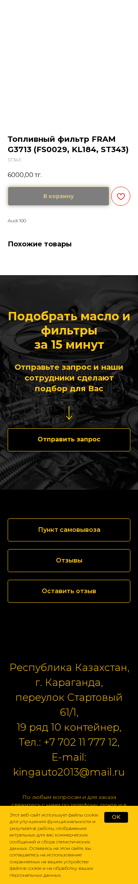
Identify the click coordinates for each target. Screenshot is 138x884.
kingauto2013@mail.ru (69, 772)
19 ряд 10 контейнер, (69, 727)
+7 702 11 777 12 (80, 742)
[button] (69, 439)
